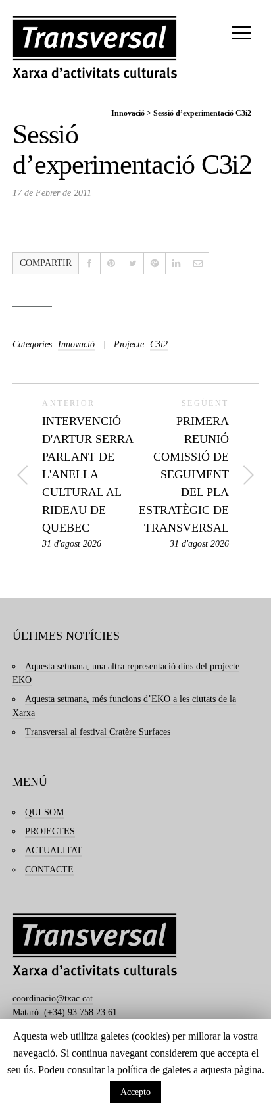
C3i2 (159, 344)
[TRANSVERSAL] (94, 47)
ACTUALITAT (53, 850)
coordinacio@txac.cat (52, 998)
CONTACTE (49, 869)
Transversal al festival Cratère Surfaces (97, 732)
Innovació (128, 113)
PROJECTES (50, 831)
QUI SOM (44, 812)
